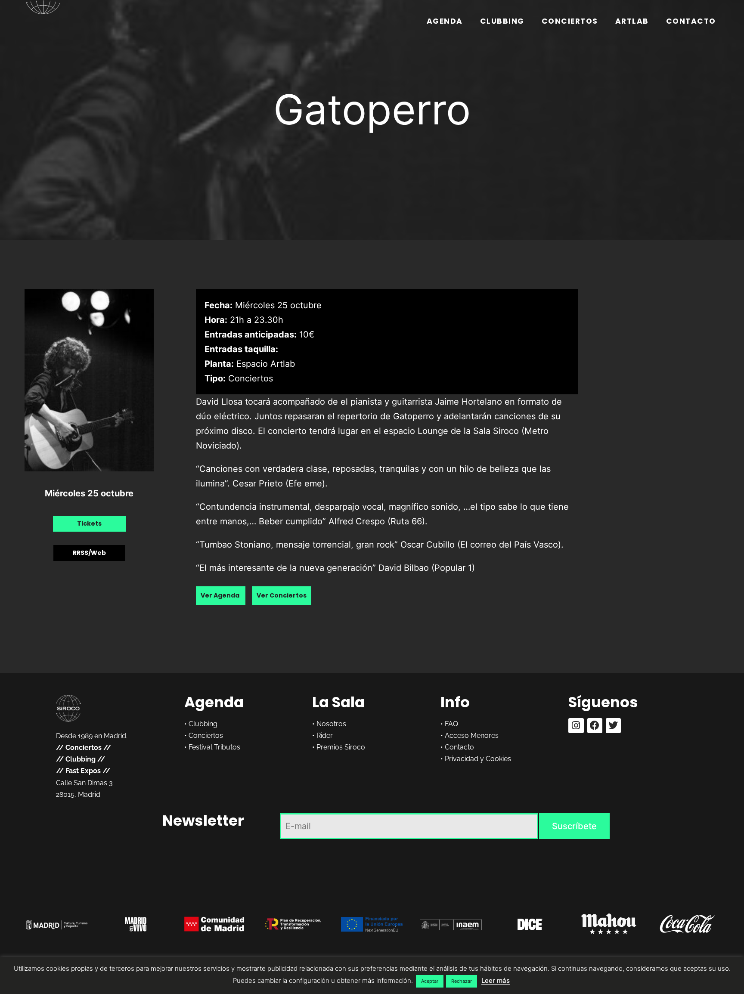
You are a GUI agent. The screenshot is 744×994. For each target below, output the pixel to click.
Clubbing (502, 21)
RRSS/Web (89, 552)
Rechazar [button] (461, 981)
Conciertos (570, 21)
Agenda (445, 21)
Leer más (495, 980)
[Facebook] (594, 725)
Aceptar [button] (429, 981)
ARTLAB (632, 21)
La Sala (338, 702)
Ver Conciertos (282, 595)
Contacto (691, 21)
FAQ (451, 724)
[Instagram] (575, 725)
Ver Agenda (221, 595)
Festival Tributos (214, 747)
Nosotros (331, 724)
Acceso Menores (472, 735)
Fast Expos (83, 771)
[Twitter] (613, 725)
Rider (324, 735)
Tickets (89, 523)
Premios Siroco (340, 747)
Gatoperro (372, 109)
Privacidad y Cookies (478, 759)
